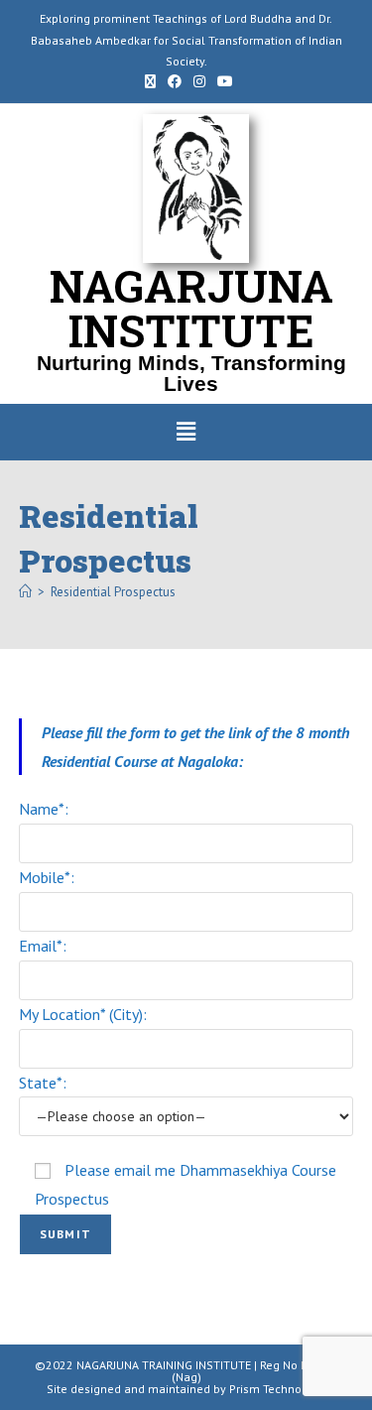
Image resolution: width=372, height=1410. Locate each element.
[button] (185, 432)
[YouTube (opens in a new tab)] (222, 81)
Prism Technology (277, 1388)
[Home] (25, 591)
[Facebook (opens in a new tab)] (174, 81)
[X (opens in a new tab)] (150, 81)
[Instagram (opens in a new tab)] (199, 81)
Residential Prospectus (113, 591)
